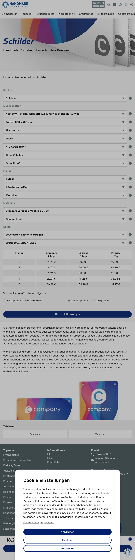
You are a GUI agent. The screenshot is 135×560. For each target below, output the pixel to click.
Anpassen (67, 548)
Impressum (47, 522)
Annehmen (67, 532)
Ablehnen (67, 540)
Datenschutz (31, 522)
